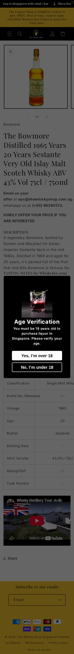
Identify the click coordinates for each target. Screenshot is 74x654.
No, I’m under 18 (37, 367)
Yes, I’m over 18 (37, 355)
